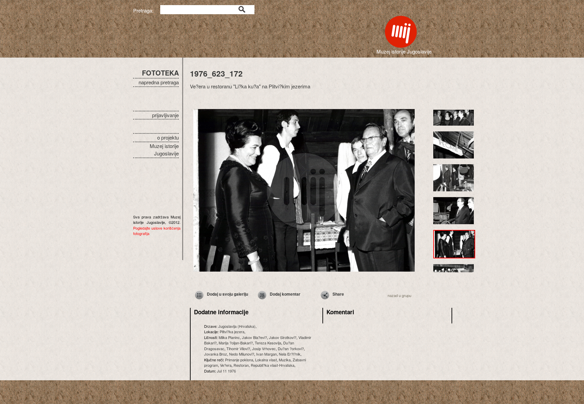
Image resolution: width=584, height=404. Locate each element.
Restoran (241, 365)
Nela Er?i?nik (289, 354)
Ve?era (226, 365)
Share (338, 294)
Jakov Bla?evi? (254, 337)
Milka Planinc (229, 337)
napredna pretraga (159, 82)
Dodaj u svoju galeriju (227, 294)
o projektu (168, 137)
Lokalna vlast (266, 359)
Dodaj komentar (285, 294)
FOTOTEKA (160, 73)
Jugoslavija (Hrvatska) (237, 326)
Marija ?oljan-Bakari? (236, 342)
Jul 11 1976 (226, 371)
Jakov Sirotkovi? (282, 337)
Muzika (285, 359)
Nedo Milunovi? (241, 354)
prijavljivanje (165, 115)
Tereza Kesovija (268, 342)
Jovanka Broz (215, 354)
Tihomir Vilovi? (238, 348)
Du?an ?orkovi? (291, 348)
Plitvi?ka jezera (232, 331)
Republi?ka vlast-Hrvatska (272, 365)
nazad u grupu (399, 295)
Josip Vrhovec (264, 348)
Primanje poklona (239, 359)
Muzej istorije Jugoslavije (164, 149)
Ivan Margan (266, 354)
